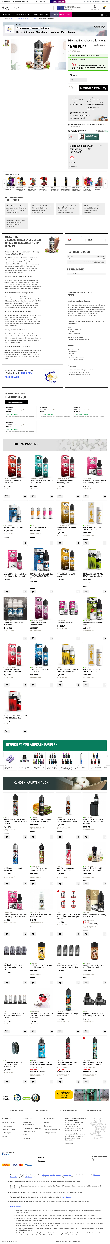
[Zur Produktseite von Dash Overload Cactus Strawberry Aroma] (78, 883)
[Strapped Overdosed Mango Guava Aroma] (68, 999)
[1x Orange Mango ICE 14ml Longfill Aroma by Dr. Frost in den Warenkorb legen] (60, 837)
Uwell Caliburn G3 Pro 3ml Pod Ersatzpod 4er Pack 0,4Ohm (14, 967)
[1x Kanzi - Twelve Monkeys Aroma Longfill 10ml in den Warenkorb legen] (33, 883)
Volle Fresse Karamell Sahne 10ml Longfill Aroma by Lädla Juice (20, 189)
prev (5, 184)
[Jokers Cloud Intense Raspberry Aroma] (41, 608)
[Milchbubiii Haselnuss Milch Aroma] (6, 43)
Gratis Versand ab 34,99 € (40, 1)
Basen (32, 525)
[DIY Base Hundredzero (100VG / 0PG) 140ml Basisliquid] (15, 701)
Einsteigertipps (6, 1133)
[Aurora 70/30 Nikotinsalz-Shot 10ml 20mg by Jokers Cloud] (15, 559)
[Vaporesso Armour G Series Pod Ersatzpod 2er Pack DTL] (94, 999)
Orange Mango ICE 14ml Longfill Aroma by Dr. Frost (67, 820)
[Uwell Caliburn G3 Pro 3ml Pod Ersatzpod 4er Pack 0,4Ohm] (15, 950)
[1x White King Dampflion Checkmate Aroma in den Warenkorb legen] (86, 685)
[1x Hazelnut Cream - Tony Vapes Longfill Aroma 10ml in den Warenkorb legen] (86, 982)
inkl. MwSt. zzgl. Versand (9, 488)
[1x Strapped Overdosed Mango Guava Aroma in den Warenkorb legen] (60, 1031)
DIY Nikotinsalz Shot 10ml (13, 527)
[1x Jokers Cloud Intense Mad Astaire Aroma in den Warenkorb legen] (7, 496)
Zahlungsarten (48, 1126)
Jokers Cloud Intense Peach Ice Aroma (67, 528)
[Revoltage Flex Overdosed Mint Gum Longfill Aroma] (94, 1048)
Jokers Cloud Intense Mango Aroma (67, 575)
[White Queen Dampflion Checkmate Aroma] (94, 513)
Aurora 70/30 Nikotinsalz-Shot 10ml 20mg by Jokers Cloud (15, 575)
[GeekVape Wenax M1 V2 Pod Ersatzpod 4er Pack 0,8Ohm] (68, 950)
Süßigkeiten (28, 1177)
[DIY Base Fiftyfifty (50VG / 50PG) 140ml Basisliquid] (94, 559)
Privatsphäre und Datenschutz (32, 1128)
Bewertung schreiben (16, 402)
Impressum (26, 1138)
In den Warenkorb (90, 88)
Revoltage (60, 1060)
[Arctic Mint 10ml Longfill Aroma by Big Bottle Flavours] (41, 1048)
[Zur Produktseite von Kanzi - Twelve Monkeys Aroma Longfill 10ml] (51, 883)
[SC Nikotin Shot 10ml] (68, 608)
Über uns (4, 1136)
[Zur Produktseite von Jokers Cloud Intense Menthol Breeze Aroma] (51, 496)
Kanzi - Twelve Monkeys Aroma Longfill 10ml (39, 869)
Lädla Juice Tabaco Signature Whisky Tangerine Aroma (65, 189)
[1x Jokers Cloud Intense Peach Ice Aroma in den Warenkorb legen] (60, 543)
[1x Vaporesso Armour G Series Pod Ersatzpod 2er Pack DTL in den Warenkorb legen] (86, 1031)
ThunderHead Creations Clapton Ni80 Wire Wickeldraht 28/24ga (13, 1064)
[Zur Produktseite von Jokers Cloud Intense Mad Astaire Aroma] (25, 496)
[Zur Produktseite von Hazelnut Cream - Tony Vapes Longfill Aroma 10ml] (104, 982)
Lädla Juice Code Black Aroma (99, 188)
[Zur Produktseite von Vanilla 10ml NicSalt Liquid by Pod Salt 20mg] (104, 934)
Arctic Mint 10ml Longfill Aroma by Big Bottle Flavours (41, 1063)
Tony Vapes (34, 963)
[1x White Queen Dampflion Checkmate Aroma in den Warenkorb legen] (86, 543)
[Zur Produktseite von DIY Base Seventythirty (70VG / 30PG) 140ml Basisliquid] (78, 685)
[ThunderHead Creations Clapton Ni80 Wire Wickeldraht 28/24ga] (15, 1048)
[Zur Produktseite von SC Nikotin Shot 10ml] (78, 638)
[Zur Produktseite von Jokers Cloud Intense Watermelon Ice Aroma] (25, 685)
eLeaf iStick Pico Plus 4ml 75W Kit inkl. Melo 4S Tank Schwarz (93, 821)
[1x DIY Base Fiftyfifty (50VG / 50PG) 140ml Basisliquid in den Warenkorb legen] (86, 591)
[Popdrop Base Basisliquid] (41, 513)
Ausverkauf (61, 1)
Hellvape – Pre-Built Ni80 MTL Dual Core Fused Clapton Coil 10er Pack (41, 1016)
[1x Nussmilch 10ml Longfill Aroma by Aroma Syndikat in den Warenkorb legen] (86, 883)
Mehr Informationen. (73, 131)
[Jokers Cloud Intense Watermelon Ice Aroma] (15, 654)
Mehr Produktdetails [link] (100, 45)
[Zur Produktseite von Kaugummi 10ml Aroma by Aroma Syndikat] (51, 934)
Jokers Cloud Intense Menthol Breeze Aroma (41, 482)
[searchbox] (32, 8)
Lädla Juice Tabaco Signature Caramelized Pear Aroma (54, 189)
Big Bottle (34, 1060)
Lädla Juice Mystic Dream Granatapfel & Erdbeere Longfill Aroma (87, 189)
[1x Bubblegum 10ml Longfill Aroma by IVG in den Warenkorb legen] (7, 883)
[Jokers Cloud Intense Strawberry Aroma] (68, 466)
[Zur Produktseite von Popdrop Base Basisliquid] (51, 543)
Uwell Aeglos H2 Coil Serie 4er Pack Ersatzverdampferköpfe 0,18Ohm (68, 917)
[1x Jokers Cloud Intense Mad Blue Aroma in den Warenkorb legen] (33, 685)
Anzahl (70, 86)
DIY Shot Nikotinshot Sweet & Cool (94, 624)
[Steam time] (5, 8)
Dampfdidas (34, 817)
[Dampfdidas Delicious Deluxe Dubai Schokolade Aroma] (41, 805)
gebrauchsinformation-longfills (78, 370)
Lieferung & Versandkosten (52, 1129)
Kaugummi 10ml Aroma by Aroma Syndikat (40, 916)
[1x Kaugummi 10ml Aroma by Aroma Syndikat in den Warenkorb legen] (33, 934)
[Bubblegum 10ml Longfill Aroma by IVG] (15, 853)
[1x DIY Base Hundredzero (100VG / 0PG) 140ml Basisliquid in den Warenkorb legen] (7, 731)
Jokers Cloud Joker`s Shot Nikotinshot (14, 624)
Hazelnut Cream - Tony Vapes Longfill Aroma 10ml (94, 966)
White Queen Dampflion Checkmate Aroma (92, 528)
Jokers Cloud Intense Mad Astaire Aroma (13, 482)
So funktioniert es (7, 1126)
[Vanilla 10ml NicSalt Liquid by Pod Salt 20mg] (94, 900)
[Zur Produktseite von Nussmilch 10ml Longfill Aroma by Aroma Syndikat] (104, 883)
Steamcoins (100, 124)
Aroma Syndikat (88, 866)
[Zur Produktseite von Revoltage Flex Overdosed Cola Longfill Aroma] (78, 1081)
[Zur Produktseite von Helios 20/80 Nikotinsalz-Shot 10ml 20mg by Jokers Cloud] (104, 496)
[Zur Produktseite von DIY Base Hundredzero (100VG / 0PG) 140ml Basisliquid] (25, 731)
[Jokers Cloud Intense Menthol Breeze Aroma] (41, 466)
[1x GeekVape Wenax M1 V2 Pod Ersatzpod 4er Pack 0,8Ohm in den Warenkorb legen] (60, 982)
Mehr (100, 145)
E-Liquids (52, 1175)
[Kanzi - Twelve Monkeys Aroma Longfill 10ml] (41, 853)
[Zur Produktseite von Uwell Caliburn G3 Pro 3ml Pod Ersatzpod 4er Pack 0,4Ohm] (25, 982)
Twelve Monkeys (35, 866)
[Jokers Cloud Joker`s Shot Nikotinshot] (15, 608)
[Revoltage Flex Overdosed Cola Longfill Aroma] (68, 1048)
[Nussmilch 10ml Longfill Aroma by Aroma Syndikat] (94, 853)
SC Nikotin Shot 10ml (65, 623)
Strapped (60, 1011)
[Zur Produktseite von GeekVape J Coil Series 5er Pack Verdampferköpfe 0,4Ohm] (25, 1031)
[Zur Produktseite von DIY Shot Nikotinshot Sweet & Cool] (104, 638)
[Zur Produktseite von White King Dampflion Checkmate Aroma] (104, 685)
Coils (59, 912)
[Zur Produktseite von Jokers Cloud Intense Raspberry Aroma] (51, 638)
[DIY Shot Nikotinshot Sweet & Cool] (94, 608)
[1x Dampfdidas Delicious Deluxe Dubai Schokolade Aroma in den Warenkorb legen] (33, 837)
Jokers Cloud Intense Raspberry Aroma (38, 624)
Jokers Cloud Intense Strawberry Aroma (65, 482)
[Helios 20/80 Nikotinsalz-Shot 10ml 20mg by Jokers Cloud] (94, 466)
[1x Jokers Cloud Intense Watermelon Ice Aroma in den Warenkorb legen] (7, 685)
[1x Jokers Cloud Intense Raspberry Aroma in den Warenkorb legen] (33, 638)
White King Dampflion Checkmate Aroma (91, 670)
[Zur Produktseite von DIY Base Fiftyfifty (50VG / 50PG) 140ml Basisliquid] (104, 591)
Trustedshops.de (19, 409)
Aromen (58, 1175)
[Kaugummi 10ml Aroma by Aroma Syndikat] (41, 900)
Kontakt (46, 1123)
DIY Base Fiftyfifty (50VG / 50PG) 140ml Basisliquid (93, 575)
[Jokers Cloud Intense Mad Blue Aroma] (41, 654)
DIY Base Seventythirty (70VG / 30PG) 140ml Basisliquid (68, 670)
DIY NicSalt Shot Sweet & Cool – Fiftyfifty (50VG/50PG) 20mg (41, 576)
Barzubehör (13, 1177)
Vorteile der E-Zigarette (8, 1129)
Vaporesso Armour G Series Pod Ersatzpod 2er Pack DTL (94, 1015)
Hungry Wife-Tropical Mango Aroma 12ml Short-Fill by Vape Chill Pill (15, 821)
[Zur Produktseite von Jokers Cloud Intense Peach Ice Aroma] (78, 543)
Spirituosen (96, 1175)
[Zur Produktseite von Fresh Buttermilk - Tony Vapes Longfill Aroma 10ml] (51, 982)
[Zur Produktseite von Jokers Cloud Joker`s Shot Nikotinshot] (25, 638)
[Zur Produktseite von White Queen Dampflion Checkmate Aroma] (104, 543)
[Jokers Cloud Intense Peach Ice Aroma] (68, 513)
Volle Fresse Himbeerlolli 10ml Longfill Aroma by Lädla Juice (77, 189)
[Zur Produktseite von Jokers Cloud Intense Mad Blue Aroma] (51, 685)
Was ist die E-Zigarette (8, 1123)
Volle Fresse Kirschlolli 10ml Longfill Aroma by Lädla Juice (43, 189)
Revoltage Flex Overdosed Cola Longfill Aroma (67, 1063)
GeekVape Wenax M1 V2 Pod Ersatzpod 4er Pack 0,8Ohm (68, 966)
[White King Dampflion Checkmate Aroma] (94, 654)
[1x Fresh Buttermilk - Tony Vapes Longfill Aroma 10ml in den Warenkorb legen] (33, 982)
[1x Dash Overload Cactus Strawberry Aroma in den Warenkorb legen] (60, 883)
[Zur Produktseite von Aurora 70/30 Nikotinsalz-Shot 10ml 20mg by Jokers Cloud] (25, 591)
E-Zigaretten (45, 1175)
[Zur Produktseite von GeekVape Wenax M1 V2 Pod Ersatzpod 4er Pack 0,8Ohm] (78, 982)
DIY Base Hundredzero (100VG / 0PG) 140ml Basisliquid (15, 717)
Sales (55, 1)
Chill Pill (7, 817)
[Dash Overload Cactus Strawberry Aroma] (68, 853)
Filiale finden (7, 1)
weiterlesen (68, 1143)
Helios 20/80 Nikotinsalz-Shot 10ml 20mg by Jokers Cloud (94, 482)
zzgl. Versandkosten (76, 51)
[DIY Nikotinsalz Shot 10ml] (15, 513)
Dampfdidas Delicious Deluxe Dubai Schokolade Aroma (41, 820)
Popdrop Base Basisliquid (39, 527)
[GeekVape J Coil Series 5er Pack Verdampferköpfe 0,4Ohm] (15, 999)
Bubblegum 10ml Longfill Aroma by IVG (13, 869)
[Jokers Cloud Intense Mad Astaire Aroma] (15, 466)
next (105, 184)
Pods (6, 963)
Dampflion (87, 525)
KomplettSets (88, 817)
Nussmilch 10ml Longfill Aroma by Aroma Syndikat (93, 869)
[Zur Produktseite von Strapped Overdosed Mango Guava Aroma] (78, 1031)
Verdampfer (67, 1175)
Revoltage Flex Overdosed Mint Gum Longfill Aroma (93, 1063)
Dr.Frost (60, 817)
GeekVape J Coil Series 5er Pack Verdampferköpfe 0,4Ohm (14, 1016)
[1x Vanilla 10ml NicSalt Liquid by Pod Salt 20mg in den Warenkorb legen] (86, 934)
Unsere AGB (26, 1135)
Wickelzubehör (35, 1011)
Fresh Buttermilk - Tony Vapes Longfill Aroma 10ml (41, 966)
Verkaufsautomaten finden (22, 1)
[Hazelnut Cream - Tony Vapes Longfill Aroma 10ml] (94, 950)
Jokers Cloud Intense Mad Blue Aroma (40, 670)
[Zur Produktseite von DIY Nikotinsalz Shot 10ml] (25, 543)
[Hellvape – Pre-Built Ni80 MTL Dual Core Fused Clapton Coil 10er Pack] (41, 999)
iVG (5, 866)
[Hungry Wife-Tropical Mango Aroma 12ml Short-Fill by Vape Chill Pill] (15, 805)
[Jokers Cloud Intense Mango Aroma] (68, 559)
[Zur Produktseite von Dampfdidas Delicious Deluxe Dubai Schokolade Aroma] (51, 837)
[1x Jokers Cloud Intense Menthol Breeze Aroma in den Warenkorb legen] (33, 496)
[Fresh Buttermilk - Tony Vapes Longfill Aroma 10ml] (41, 950)
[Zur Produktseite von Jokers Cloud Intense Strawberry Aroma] (78, 496)
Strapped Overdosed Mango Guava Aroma (67, 1015)
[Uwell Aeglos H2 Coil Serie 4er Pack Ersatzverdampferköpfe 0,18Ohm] (68, 900)
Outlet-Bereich (66, 1197)
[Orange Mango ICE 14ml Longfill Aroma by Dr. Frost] (68, 805)
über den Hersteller (18, 375)
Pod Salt (86, 912)
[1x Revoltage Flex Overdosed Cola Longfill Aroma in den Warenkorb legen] (60, 1081)
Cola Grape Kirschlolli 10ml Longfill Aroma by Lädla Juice (32, 189)
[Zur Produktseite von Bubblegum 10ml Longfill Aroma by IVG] (25, 883)
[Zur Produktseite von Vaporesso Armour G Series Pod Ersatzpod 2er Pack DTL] (104, 1031)
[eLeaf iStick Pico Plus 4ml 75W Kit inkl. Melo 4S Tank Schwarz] (94, 805)
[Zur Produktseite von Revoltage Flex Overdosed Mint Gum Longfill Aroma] (104, 1081)
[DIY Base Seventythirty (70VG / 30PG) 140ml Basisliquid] (68, 654)
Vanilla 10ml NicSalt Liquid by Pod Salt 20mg (94, 916)
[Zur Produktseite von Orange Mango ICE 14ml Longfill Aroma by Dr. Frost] (78, 837)
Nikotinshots (88, 478)
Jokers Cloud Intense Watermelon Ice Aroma (12, 670)
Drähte (7, 1060)
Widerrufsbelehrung (29, 1131)
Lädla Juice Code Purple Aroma (9, 188)
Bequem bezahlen (15, 1206)
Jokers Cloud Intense (10, 478)
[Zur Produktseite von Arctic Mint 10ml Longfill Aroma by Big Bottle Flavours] (51, 1081)
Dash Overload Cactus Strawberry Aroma (65, 869)
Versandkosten (76, 1241)
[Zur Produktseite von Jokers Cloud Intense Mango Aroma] (78, 591)
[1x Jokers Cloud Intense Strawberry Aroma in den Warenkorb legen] (60, 496)
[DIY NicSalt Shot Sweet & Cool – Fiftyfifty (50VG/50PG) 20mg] (41, 559)
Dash (59, 866)
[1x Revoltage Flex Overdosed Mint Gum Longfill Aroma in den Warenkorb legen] (86, 1081)
